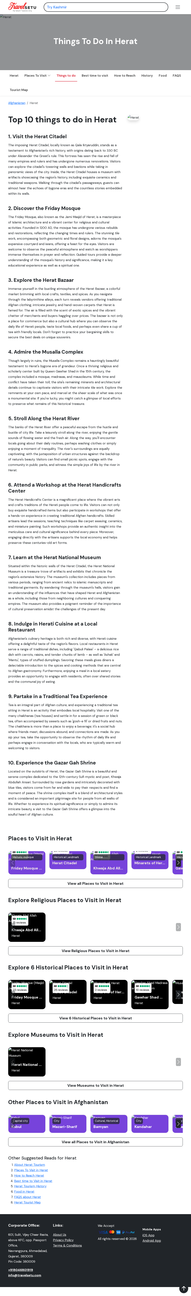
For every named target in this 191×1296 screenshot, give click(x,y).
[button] (178, 863)
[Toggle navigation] (178, 7)
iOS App (148, 1235)
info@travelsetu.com (24, 1275)
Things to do (66, 75)
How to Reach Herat (29, 1175)
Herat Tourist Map (27, 1202)
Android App (152, 1241)
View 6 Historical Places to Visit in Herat (95, 1018)
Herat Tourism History (30, 1186)
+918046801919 (20, 1270)
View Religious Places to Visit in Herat (95, 950)
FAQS (177, 75)
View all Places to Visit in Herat (95, 883)
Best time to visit (95, 75)
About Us (59, 1235)
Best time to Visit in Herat (33, 1181)
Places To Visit (35, 75)
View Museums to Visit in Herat (95, 1085)
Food (163, 75)
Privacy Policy (63, 1240)
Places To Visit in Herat (31, 1170)
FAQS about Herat (27, 1197)
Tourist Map (19, 90)
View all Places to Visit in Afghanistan (95, 1142)
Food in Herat (24, 1192)
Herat (14, 75)
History (147, 75)
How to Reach (124, 75)
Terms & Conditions (67, 1245)
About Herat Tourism (29, 1165)
